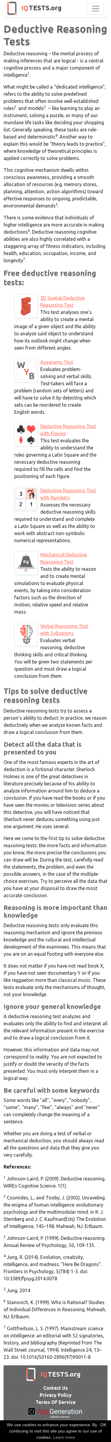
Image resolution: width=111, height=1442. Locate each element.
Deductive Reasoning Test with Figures (68, 430)
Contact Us (55, 1388)
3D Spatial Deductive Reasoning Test (62, 301)
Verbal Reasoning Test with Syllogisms (64, 629)
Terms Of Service (56, 1402)
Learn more (64, 1437)
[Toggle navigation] (95, 9)
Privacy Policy (56, 1395)
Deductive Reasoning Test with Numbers (68, 494)
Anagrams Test (56, 362)
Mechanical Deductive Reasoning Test (63, 558)
